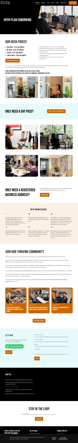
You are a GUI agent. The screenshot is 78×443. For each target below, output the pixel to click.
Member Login (63, 2)
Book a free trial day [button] (12, 60)
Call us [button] (9, 352)
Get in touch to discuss (11, 65)
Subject (35, 344)
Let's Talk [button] (73, 3)
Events (48, 2)
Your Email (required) (38, 339)
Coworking (37, 2)
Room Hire (43, 2)
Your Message (37, 349)
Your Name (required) (38, 334)
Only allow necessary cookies (63, 438)
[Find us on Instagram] (62, 434)
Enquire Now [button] (44, 195)
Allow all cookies (54, 438)
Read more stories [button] (39, 320)
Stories (57, 2)
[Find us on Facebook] (57, 434)
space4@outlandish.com (35, 433)
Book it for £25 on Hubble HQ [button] (56, 111)
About (53, 2)
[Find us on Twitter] (60, 434)
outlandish (14, 433)
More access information (11, 387)
